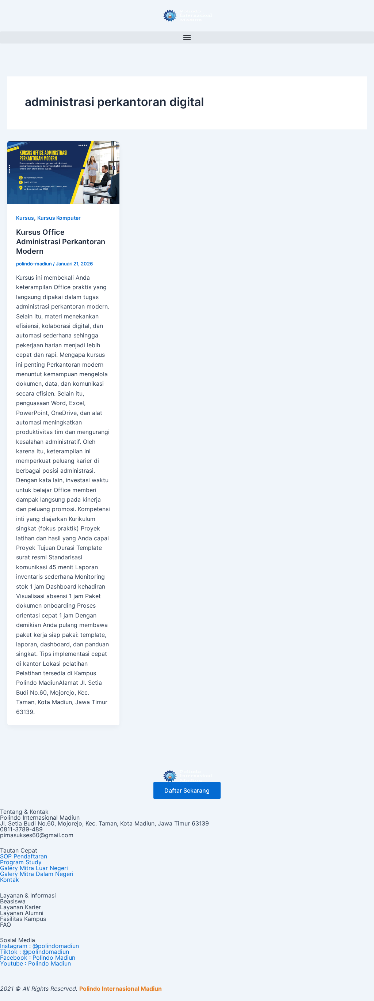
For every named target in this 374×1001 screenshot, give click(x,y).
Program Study (21, 862)
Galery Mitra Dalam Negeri (36, 873)
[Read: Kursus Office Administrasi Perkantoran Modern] (63, 172)
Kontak (9, 879)
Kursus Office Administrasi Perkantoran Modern (60, 242)
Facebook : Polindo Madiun (37, 957)
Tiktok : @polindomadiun (34, 951)
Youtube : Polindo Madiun (35, 963)
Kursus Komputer (59, 218)
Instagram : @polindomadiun (39, 945)
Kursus (25, 218)
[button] (187, 37)
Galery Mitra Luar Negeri (34, 868)
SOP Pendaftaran (23, 856)
